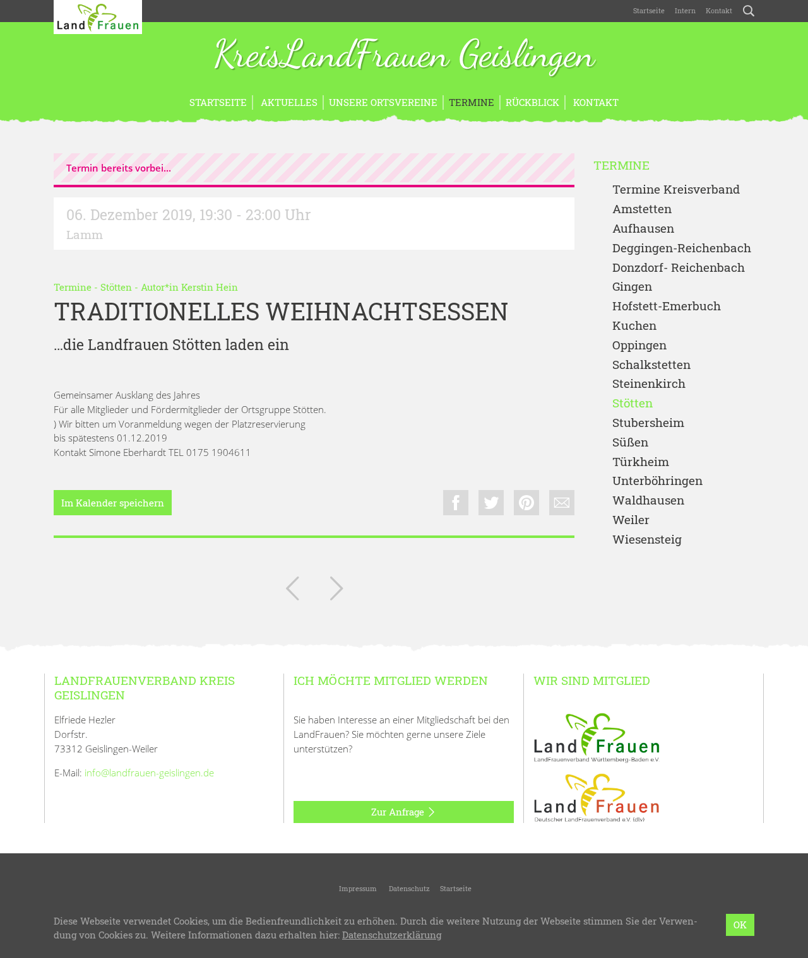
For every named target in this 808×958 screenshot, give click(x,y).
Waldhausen (648, 500)
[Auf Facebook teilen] (455, 502)
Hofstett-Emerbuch (666, 306)
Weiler (631, 520)
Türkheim (640, 462)
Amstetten (642, 209)
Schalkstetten (651, 365)
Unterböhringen (657, 481)
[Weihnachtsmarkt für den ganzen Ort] (336, 591)
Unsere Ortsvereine (383, 102)
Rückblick (532, 102)
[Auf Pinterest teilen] (526, 502)
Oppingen (639, 345)
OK (740, 924)
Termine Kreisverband (676, 189)
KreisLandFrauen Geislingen (404, 55)
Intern (685, 10)
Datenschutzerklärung (391, 935)
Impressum (357, 888)
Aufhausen (643, 228)
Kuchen (634, 325)
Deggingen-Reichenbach (681, 248)
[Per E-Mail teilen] (561, 502)
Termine (471, 102)
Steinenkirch (649, 384)
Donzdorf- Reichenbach (678, 267)
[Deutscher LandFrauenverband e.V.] (596, 796)
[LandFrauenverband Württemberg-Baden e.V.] (596, 736)
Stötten (116, 287)
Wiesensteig (647, 539)
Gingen (632, 286)
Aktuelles (288, 102)
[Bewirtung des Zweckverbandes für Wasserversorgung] (292, 591)
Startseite (649, 10)
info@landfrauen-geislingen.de (149, 772)
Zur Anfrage (399, 811)
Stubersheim (648, 423)
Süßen (630, 442)
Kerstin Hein (209, 287)
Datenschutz (408, 888)
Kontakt (719, 10)
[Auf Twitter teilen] (491, 502)
